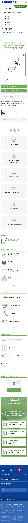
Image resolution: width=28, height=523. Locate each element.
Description (8, 97)
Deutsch (15, 32)
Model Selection (10, 120)
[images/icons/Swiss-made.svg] (19, 470)
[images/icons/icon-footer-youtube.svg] (15, 470)
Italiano (20, 32)
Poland (8, 18)
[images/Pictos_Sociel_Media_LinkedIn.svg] (2, 470)
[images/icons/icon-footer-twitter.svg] (11, 470)
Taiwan (8, 22)
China (8, 15)
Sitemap (17, 506)
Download (14, 423)
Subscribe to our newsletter (15, 490)
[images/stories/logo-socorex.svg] (9, 2)
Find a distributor (14, 390)
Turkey (8, 21)
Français (9, 32)
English (5, 32)
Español (5, 34)
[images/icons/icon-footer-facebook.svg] (7, 470)
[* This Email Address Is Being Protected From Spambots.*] (7, 506)
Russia (8, 24)
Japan (8, 16)
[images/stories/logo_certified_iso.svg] (12, 518)
